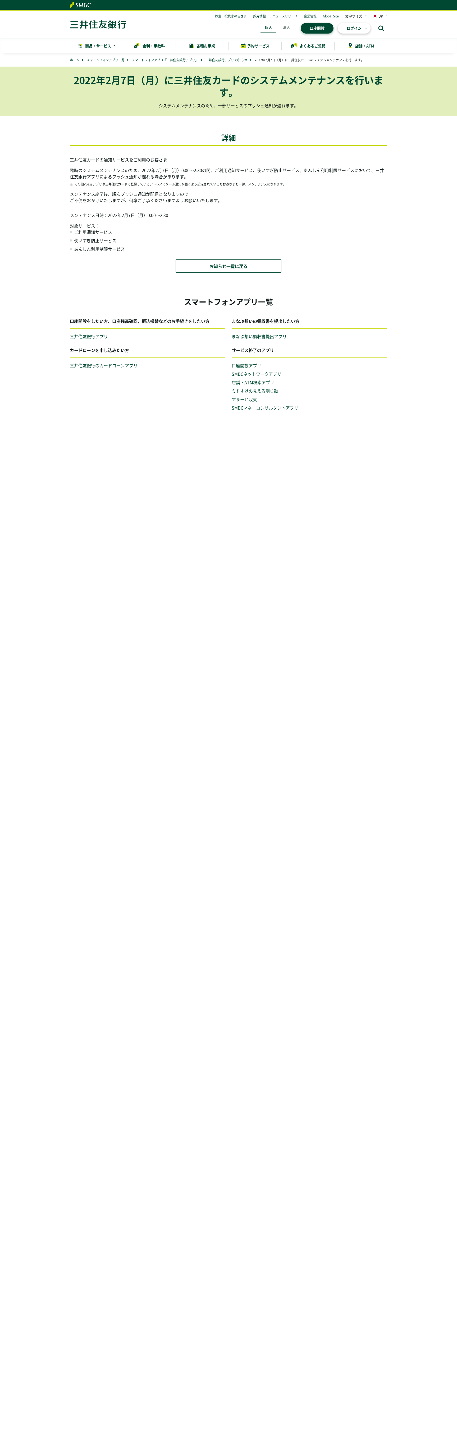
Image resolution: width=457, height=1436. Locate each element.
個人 (268, 27)
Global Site (331, 16)
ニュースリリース (285, 16)
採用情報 (259, 16)
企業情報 (310, 16)
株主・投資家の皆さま (231, 16)
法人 (286, 27)
